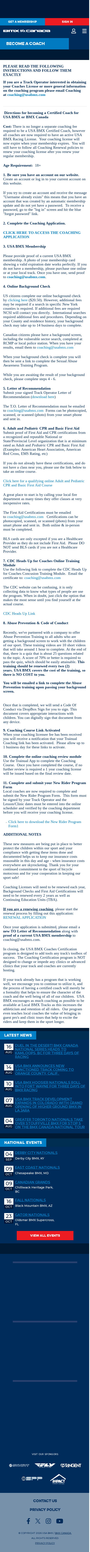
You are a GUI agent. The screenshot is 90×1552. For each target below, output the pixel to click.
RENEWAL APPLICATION (24, 917)
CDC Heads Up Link (19, 613)
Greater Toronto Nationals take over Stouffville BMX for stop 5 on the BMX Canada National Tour (50, 1123)
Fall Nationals (30, 1200)
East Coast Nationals (37, 1168)
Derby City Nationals (36, 1153)
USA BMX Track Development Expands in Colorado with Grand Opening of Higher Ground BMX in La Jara (48, 1105)
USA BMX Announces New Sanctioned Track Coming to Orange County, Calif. (44, 1069)
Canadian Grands (32, 1182)
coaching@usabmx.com (26, 95)
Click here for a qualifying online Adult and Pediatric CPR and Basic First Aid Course (43, 483)
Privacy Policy (45, 1509)
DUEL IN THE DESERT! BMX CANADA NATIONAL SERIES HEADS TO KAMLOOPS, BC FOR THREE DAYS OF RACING (47, 1051)
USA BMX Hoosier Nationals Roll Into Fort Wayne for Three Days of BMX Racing (50, 1086)
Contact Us (45, 1501)
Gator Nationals (32, 1215)
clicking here (18, 300)
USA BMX (47, 1533)
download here (43, 397)
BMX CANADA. (63, 1533)
